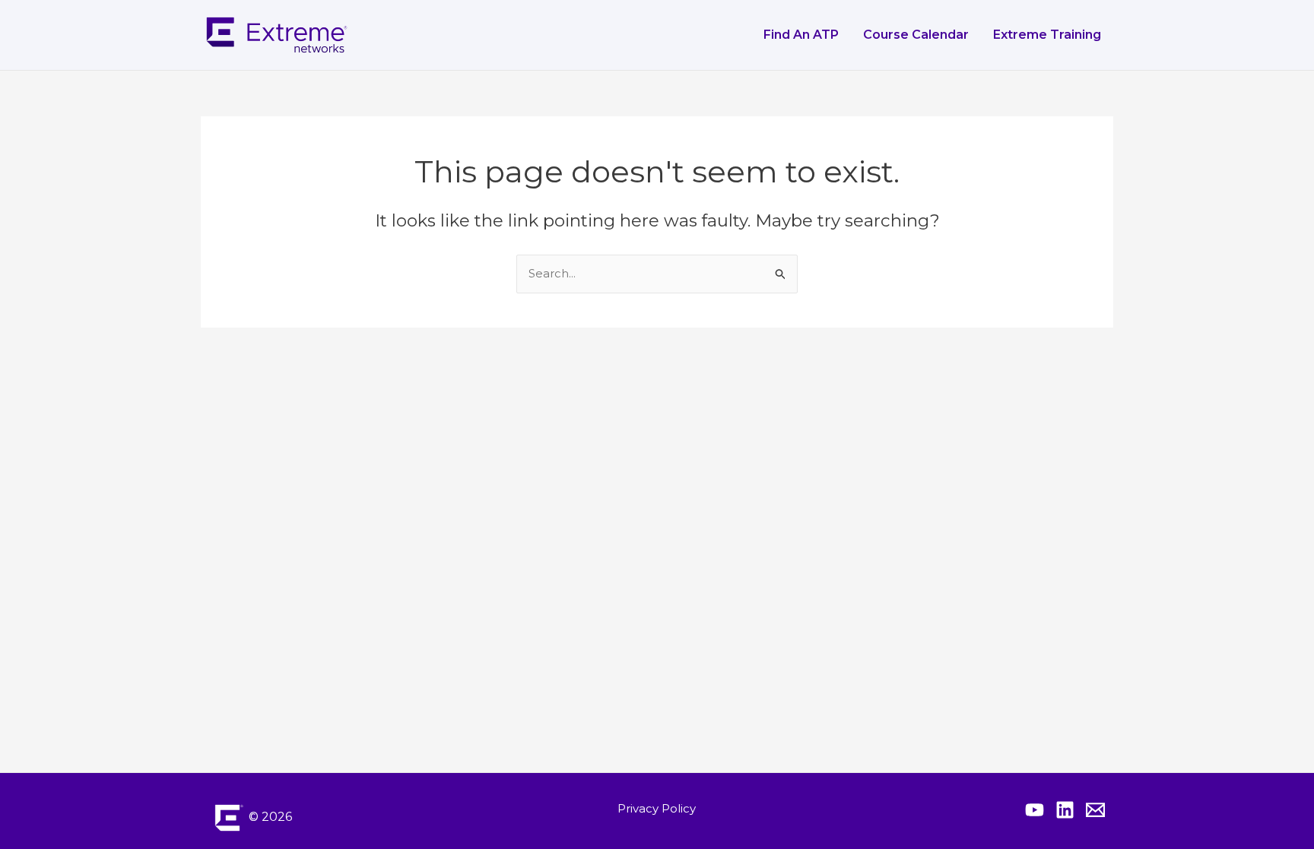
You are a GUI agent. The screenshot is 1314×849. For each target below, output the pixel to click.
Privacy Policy (656, 808)
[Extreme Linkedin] (1064, 809)
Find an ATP (801, 34)
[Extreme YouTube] (1034, 809)
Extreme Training (1047, 34)
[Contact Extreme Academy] (1095, 809)
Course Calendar (916, 34)
